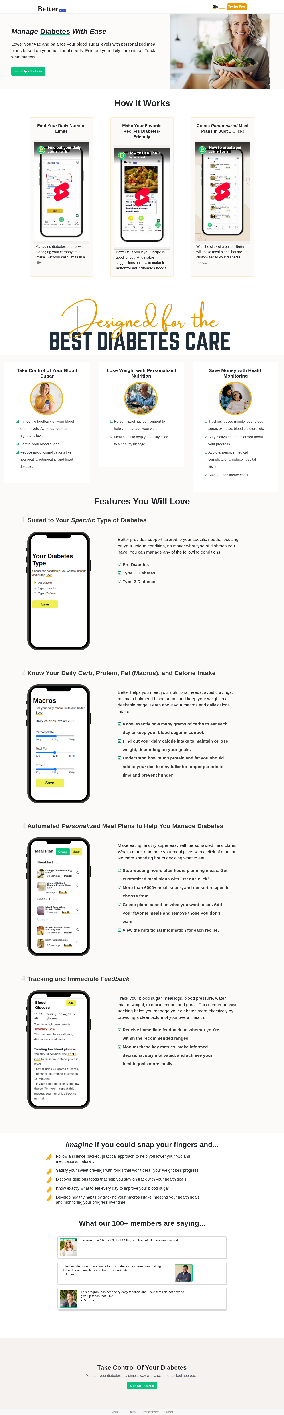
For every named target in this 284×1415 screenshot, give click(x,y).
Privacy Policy (151, 1412)
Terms (133, 1412)
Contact (168, 1412)
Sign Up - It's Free (28, 71)
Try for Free (237, 6)
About (115, 1412)
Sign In (219, 6)
